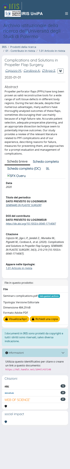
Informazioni (16, 352)
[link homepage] (12, 6)
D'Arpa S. (49, 70)
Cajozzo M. (13, 70)
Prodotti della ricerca (23, 47)
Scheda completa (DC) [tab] (24, 168)
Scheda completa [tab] (46, 161)
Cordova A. (31, 70)
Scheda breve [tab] (17, 161)
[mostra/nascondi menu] (66, 13)
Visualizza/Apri (17, 319)
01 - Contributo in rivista (20, 51)
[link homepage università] (24, 13)
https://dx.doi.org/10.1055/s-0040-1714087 (31, 223)
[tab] (47, 168)
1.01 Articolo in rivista (52, 51)
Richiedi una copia (46, 319)
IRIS (4, 47)
